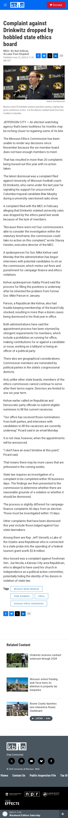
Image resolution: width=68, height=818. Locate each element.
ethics (41, 596)
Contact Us (18, 775)
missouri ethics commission (29, 603)
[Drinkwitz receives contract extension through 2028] (17, 660)
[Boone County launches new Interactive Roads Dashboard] (17, 709)
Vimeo (4, 775)
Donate (57, 4)
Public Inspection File (43, 775)
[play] (5, 814)
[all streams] (63, 814)
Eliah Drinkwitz (22, 596)
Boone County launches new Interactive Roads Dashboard (43, 707)
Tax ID (64, 775)
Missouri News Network (26, 589)
